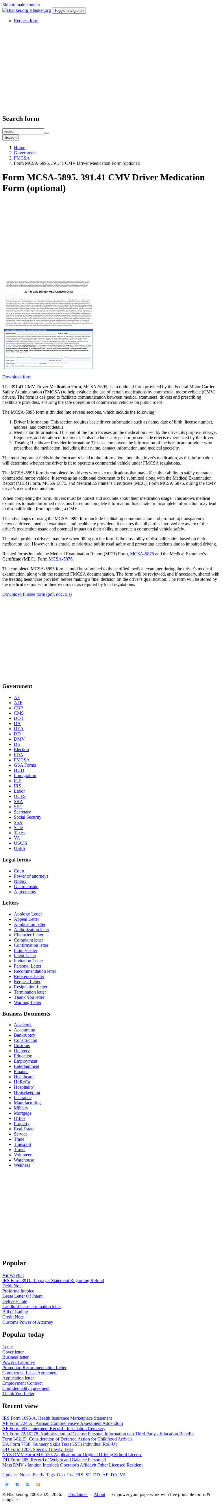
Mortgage (23, 1113)
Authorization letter (31, 929)
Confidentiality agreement (25, 1388)
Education (23, 1055)
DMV (19, 739)
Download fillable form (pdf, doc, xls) (37, 594)
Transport (22, 1144)
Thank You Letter (18, 1393)
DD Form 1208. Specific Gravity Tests (37, 1449)
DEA (19, 728)
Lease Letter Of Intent (22, 1296)
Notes (25, 1474)
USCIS (20, 843)
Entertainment (26, 1066)
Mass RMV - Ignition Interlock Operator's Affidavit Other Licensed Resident (72, 1464)
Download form (17, 376)
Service (20, 1133)
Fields (38, 1474)
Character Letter (28, 934)
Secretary (22, 811)
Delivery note (14, 1301)
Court (19, 870)
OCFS (20, 796)
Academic (23, 1024)
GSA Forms (25, 765)
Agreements (25, 891)
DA (17, 723)
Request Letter (27, 981)
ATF (18, 702)
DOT (19, 718)
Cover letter (13, 1351)
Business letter (15, 1357)
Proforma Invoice (18, 1290)
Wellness (22, 1165)
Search (10, 137)
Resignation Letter (30, 986)
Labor (19, 791)
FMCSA (22, 158)
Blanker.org (40, 10)
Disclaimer (78, 1494)
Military (21, 1107)
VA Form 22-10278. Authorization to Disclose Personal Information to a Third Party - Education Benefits (98, 1433)
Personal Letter (27, 966)
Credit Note (13, 1316)
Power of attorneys (31, 876)
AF (17, 697)
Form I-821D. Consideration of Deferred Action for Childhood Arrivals (67, 1438)
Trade (19, 1139)
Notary (20, 881)
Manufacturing (27, 1102)
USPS (19, 848)
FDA (18, 754)
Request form (26, 20)
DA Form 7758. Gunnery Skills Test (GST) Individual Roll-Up (60, 1444)
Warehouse (24, 1159)
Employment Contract (22, 1383)
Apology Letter (28, 913)
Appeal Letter (26, 919)
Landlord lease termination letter (31, 1306)
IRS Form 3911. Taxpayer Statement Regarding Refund (53, 1280)
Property (21, 1123)
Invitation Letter (28, 960)
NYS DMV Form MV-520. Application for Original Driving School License (72, 1454)
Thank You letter (29, 997)
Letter (7, 1346)
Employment (25, 1061)
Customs (22, 1045)
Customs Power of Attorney (27, 1322)
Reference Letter (29, 976)
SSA (18, 822)
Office (19, 1118)
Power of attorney (18, 1362)
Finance (21, 1071)
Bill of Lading (15, 1311)
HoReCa (22, 1081)
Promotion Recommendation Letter (34, 1367)
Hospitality (24, 1087)
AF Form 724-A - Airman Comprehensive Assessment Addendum (62, 1423)
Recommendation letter (35, 971)
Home (19, 147)
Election (21, 749)
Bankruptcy (24, 1035)
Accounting (24, 1029)
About (99, 1494)
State (18, 827)
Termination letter (30, 992)
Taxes (19, 832)
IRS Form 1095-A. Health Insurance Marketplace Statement (57, 1418)
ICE (17, 780)
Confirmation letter (31, 945)
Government (25, 152)
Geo (61, 1474)
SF (88, 1474)
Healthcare (24, 1076)
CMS (19, 713)
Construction (25, 1040)
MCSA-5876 (61, 558)
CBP (18, 707)
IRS (17, 785)
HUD (19, 770)
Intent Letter (25, 955)
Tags (50, 1474)
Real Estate (24, 1128)
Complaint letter (28, 940)
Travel (19, 1149)
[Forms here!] (15, 10)
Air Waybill (13, 1275)
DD (17, 733)
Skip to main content (21, 4)
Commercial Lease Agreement (30, 1372)
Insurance (23, 1097)
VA (17, 837)
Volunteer (23, 1154)
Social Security (27, 817)
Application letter (29, 924)
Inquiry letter (25, 950)
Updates (9, 1474)
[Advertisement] (111, 68)
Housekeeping (27, 1092)
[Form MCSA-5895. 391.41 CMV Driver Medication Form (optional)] (48, 371)
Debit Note (12, 1285)
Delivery (22, 1050)
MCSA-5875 (142, 553)
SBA (18, 801)
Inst (70, 1474)
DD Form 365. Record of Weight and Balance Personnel (54, 1459)
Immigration (25, 775)
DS (17, 744)
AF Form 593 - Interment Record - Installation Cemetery (54, 1428)
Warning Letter (27, 1002)
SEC (18, 806)
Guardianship (26, 886)
